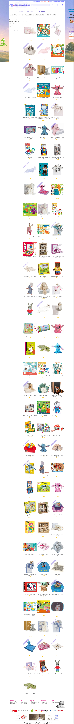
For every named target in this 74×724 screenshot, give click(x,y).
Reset (21, 25)
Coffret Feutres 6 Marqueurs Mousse (57, 78)
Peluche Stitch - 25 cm (57, 356)
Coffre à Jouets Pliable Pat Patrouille (29, 138)
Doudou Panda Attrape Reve (57, 177)
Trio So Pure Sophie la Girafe (44, 535)
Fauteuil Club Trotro (44, 575)
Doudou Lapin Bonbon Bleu (43, 634)
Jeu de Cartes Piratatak (44, 177)
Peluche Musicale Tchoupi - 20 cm (44, 158)
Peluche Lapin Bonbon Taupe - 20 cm (57, 535)
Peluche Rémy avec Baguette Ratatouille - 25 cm (44, 476)
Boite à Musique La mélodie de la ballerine (30, 674)
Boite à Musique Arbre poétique (57, 376)
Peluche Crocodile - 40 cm (43, 356)
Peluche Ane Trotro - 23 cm (30, 316)
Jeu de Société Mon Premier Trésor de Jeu (30, 515)
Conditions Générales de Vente (14, 704)
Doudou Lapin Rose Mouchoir (57, 38)
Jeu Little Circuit (30, 217)
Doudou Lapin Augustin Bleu (30, 98)
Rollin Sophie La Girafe (44, 336)
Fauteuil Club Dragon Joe (44, 396)
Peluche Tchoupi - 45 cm (57, 416)
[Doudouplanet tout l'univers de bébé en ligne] (22, 7)
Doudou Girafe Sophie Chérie (30, 277)
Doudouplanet (12, 20)
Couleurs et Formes (57, 217)
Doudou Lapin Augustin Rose (44, 58)
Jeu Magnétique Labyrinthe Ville (30, 336)
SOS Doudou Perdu (44, 702)
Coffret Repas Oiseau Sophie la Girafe (30, 416)
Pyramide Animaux (44, 277)
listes (52, 6)
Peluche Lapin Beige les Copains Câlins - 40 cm (43, 297)
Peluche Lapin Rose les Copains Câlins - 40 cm (57, 138)
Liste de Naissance (44, 703)
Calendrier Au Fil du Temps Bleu (30, 118)
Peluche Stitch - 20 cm (43, 455)
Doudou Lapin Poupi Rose (30, 237)
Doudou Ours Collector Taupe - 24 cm (57, 118)
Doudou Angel (44, 197)
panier (62, 6)
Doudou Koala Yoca (57, 237)
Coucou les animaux (30, 535)
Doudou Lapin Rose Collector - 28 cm (43, 654)
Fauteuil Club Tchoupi (30, 455)
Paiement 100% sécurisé (13, 702)
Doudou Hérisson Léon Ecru (44, 316)
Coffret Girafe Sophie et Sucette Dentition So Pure (43, 257)
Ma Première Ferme (57, 436)
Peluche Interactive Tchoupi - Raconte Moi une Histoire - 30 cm (43, 119)
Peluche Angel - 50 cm (57, 98)
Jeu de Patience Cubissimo (43, 98)
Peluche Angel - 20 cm (57, 336)
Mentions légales (12, 703)
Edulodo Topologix (44, 38)
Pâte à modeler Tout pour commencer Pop (43, 237)
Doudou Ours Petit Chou (57, 634)
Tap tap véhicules (57, 475)
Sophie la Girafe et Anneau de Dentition (57, 158)
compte (57, 6)
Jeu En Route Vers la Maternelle (43, 376)
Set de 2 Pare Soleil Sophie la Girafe (57, 615)
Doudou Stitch (30, 654)
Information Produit (44, 701)
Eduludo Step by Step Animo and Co (57, 58)
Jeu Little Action (44, 416)
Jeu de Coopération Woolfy (43, 614)
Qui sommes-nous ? (13, 701)
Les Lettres (30, 157)
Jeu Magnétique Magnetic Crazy (57, 197)
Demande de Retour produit (35, 702)
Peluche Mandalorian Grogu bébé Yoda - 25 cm (44, 595)
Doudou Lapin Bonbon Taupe (30, 197)
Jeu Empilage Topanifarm (30, 555)
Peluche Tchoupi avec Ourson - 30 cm (30, 496)
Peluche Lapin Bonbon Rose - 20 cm (30, 39)
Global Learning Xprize (55, 702)
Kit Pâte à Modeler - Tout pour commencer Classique (30, 615)
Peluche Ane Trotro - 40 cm (57, 674)
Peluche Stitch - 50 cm (43, 138)
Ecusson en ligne (54, 701)
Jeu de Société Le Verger (43, 495)
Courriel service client (34, 701)
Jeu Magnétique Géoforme (30, 257)
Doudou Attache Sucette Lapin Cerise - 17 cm (57, 257)
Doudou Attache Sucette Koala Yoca (30, 476)
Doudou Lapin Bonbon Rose (44, 217)
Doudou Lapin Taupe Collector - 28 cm (57, 456)
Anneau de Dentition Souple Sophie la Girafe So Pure (44, 515)
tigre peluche (18, 20)
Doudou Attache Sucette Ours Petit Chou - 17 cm (30, 575)
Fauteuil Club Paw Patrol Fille (57, 515)
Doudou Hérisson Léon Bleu (30, 177)
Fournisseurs (33, 703)
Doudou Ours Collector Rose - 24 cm (30, 78)
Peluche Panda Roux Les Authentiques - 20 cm (57, 396)
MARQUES (63, 8)
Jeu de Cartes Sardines (30, 595)
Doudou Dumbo (57, 575)
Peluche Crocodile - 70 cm (30, 694)
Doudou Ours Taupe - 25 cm (57, 316)
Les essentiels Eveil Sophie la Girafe (44, 436)
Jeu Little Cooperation (30, 376)
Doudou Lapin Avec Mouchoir (30, 58)
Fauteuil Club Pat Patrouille (57, 595)
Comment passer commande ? (25, 701)
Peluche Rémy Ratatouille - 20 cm (30, 297)
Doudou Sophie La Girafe (57, 654)
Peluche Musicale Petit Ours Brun (57, 277)
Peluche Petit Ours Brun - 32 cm (43, 674)
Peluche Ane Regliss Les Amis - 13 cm (43, 78)
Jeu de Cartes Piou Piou (30, 356)
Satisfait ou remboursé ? (24, 702)
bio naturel (12, 26)
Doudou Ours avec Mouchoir (30, 396)
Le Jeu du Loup (30, 436)
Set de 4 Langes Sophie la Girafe (57, 555)
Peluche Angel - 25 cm (57, 495)
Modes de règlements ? (24, 703)
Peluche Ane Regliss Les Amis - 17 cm (30, 635)
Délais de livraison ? (23, 704)
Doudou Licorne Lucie (57, 297)
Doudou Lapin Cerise (43, 555)
